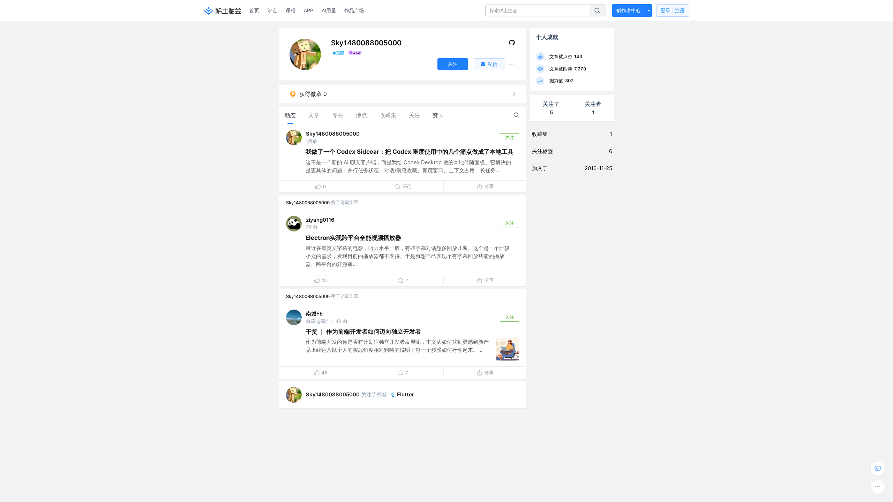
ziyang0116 (320, 219)
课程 (290, 10)
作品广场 (354, 10)
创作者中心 (628, 10)
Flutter (405, 394)
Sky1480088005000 (333, 133)
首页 (254, 10)
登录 (673, 10)
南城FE (314, 313)
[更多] (878, 487)
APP (308, 10)
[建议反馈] (878, 469)
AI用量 (329, 10)
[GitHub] (512, 44)
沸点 (272, 10)
